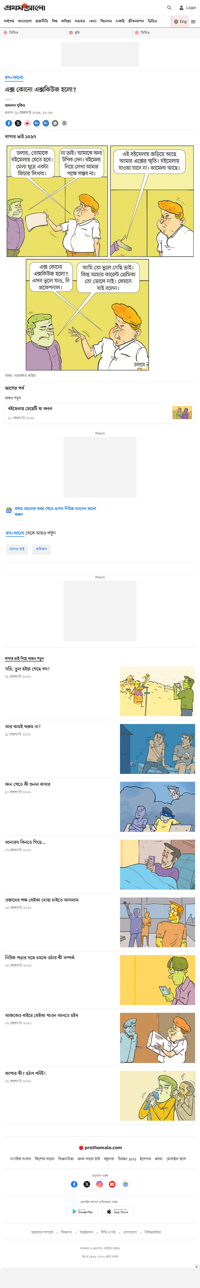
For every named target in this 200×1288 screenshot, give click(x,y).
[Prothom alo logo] (100, 1149)
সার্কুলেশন (86, 1232)
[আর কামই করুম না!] (157, 749)
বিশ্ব (54, 21)
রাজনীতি (42, 21)
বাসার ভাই (17, 549)
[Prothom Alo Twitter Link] (89, 1185)
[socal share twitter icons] (18, 126)
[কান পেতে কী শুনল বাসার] (157, 807)
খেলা (93, 21)
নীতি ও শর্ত (108, 1232)
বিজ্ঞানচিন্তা (66, 1159)
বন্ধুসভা (109, 1159)
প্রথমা (159, 1159)
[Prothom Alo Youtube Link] (114, 1185)
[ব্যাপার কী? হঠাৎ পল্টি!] (157, 1096)
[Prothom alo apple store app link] (117, 1212)
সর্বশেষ (9, 21)
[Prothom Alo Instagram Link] (102, 1185)
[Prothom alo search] (169, 8)
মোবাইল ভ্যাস (176, 1159)
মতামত (80, 21)
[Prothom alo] (24, 7)
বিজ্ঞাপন (66, 1232)
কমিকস (41, 549)
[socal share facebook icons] (9, 126)
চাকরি (120, 21)
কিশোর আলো (44, 1159)
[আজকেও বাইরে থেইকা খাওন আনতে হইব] (157, 1038)
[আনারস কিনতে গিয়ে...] (157, 865)
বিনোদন (106, 21)
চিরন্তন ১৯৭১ (127, 1159)
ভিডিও (152, 21)
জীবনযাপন (136, 21)
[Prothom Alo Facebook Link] (76, 1185)
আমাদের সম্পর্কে (42, 1232)
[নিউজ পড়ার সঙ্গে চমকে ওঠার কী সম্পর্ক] (157, 980)
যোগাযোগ (130, 1232)
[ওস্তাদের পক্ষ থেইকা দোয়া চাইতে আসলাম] (157, 922)
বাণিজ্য (66, 21)
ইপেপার (145, 1159)
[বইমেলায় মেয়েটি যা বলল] (182, 412)
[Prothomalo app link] (82, 1212)
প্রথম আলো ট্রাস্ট (89, 1159)
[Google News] (125, 1185)
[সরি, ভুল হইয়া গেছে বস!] (157, 691)
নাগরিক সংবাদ (20, 1159)
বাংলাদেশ (25, 21)
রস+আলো (14, 78)
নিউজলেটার (153, 1232)
